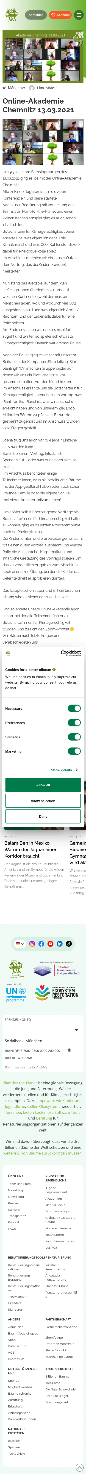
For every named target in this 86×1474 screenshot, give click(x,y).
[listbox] (43, 1029)
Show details (61, 770)
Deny (43, 816)
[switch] (74, 722)
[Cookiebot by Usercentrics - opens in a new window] (61, 653)
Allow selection (43, 801)
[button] (79, 15)
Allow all (43, 785)
